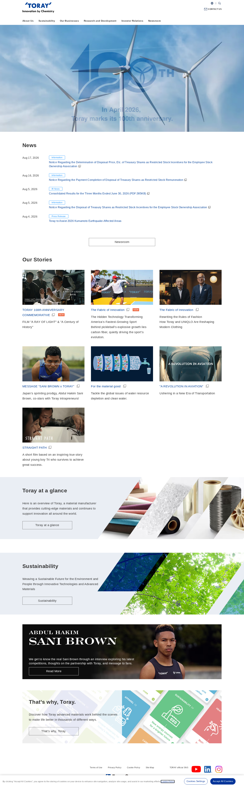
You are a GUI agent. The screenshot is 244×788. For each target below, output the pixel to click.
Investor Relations (132, 20)
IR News (56, 189)
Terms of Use (96, 767)
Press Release (59, 216)
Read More (53, 671)
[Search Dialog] (219, 3)
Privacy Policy (114, 767)
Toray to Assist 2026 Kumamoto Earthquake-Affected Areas (85, 221)
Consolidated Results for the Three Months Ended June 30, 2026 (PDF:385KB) (97, 193)
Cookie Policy (133, 767)
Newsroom (154, 20)
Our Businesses (69, 20)
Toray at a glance (48, 86)
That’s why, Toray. (53, 731)
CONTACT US (215, 9)
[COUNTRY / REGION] (212, 3)
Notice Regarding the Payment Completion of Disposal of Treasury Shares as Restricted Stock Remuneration (116, 179)
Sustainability (47, 20)
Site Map (150, 767)
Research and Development (100, 20)
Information (57, 157)
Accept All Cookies (223, 781)
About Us (28, 20)
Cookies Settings (196, 781)
